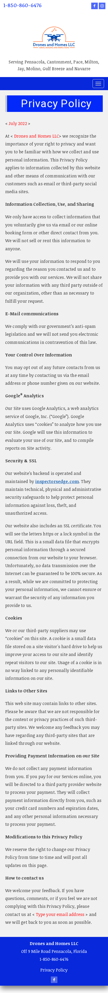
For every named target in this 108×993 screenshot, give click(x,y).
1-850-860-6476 (22, 5)
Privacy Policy (54, 970)
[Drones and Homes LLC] (54, 31)
